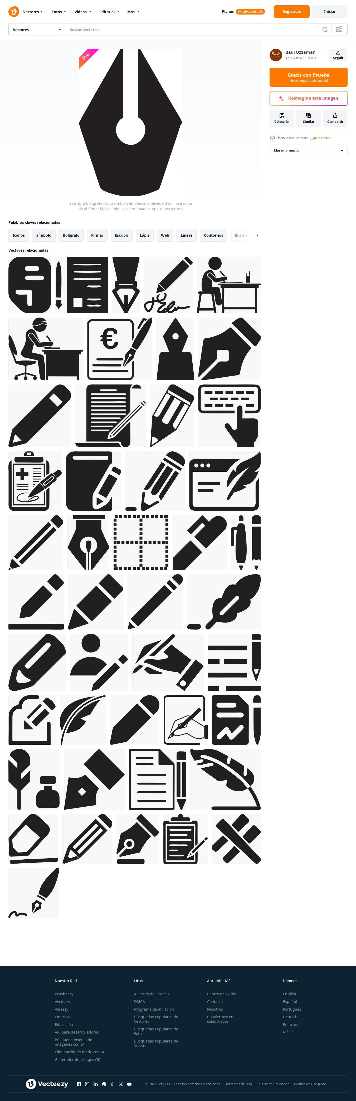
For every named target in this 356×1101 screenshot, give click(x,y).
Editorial (107, 11)
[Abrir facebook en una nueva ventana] (79, 1084)
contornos (213, 235)
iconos (19, 235)
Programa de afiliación (154, 1009)
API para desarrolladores (77, 1032)
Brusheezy (64, 993)
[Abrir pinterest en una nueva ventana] (104, 1084)
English (289, 993)
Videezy (61, 1009)
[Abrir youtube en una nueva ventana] (129, 1084)
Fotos (57, 11)
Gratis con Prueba (308, 77)
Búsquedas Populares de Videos (156, 1043)
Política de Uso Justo (310, 1083)
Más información (287, 150)
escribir (121, 235)
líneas (186, 235)
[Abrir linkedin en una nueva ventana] (96, 1084)
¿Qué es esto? (320, 138)
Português (292, 1009)
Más (131, 11)
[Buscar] (325, 29)
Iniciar (329, 11)
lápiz (144, 235)
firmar (97, 235)
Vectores (31, 11)
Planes (228, 11)
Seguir (338, 58)
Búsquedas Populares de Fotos (156, 1031)
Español (290, 1001)
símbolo (43, 235)
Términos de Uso (239, 1083)
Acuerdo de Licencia (152, 993)
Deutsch (290, 1016)
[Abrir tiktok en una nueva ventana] (112, 1084)
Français (290, 1024)
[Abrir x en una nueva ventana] (121, 1084)
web (165, 235)
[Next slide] (252, 235)
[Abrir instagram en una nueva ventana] (87, 1084)
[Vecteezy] (13, 11)
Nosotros (215, 1009)
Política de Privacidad (273, 1083)
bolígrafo (71, 235)
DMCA (139, 1001)
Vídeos (81, 11)
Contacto (215, 1001)
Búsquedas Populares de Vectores (156, 1019)
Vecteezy (62, 1001)
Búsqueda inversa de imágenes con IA (73, 1042)
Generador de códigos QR (77, 1059)
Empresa (62, 1016)
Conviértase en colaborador (220, 1019)
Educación (64, 1024)
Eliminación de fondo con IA (79, 1051)
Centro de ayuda (221, 993)
